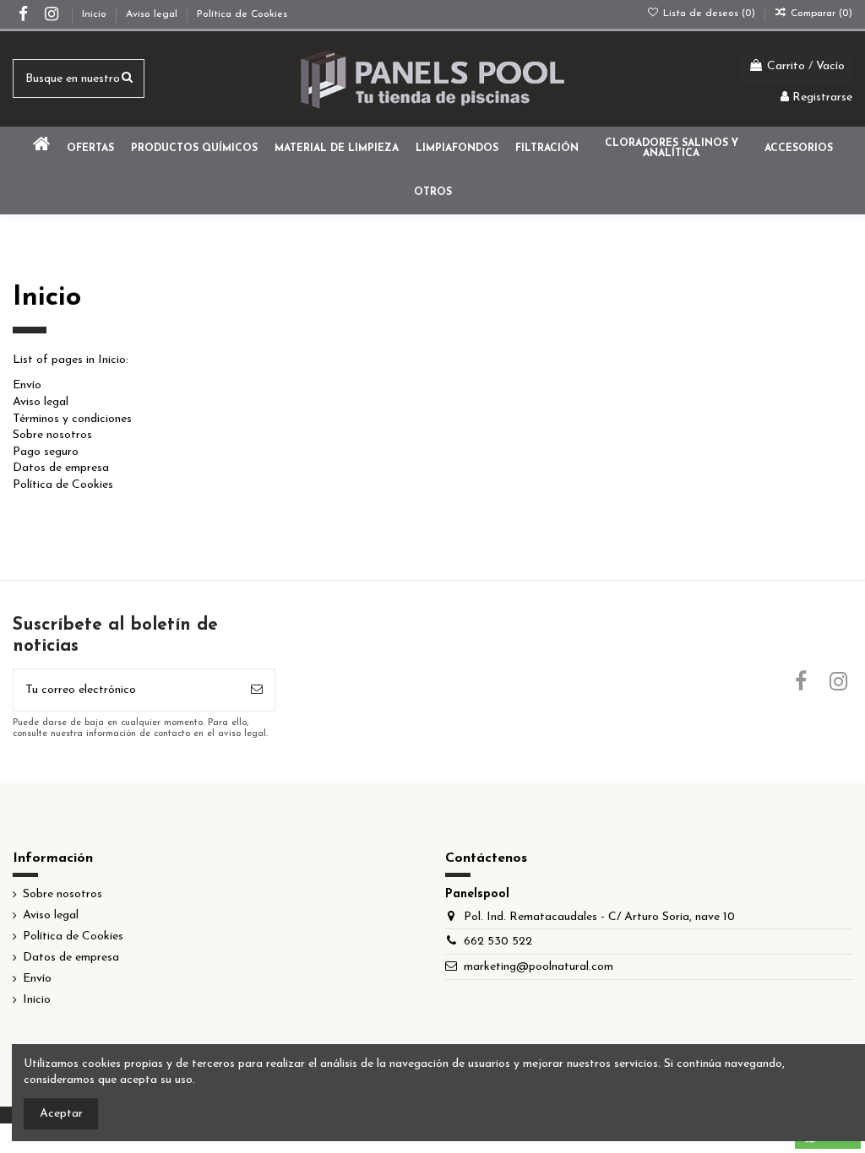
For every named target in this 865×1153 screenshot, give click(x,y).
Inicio (96, 14)
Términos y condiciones (72, 419)
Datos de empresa (61, 468)
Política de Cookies (242, 14)
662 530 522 (498, 941)
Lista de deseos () (709, 13)
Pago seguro (46, 452)
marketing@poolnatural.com (538, 967)
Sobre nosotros (52, 435)
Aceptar (61, 1113)
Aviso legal (153, 14)
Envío (27, 385)
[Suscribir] (257, 690)
